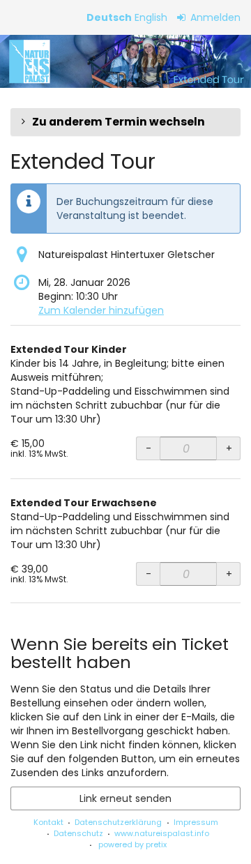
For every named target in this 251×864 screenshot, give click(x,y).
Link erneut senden (125, 798)
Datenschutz (78, 833)
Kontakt (48, 822)
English (151, 17)
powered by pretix (132, 844)
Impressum (196, 822)
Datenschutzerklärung (118, 822)
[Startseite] (125, 61)
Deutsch (109, 17)
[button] (125, 122)
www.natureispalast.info (161, 833)
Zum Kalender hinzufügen (101, 310)
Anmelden (214, 17)
